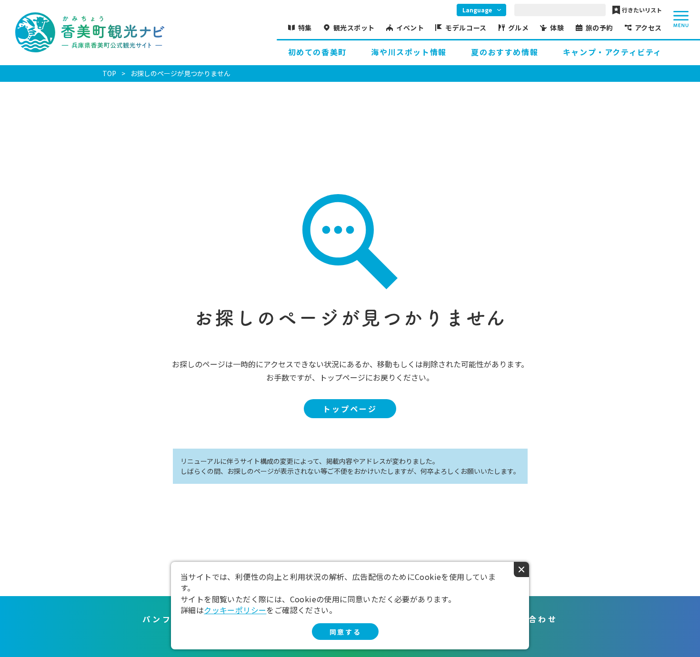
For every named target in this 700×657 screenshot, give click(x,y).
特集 (305, 27)
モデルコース (465, 27)
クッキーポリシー (235, 610)
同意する (345, 632)
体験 (557, 27)
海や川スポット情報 (408, 52)
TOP (109, 73)
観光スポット (354, 27)
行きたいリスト (642, 10)
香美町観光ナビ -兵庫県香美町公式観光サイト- (89, 32)
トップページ (350, 408)
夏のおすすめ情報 (504, 52)
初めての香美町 (317, 52)
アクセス (648, 27)
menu (681, 19)
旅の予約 (599, 27)
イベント (410, 27)
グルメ (518, 27)
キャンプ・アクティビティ (612, 52)
